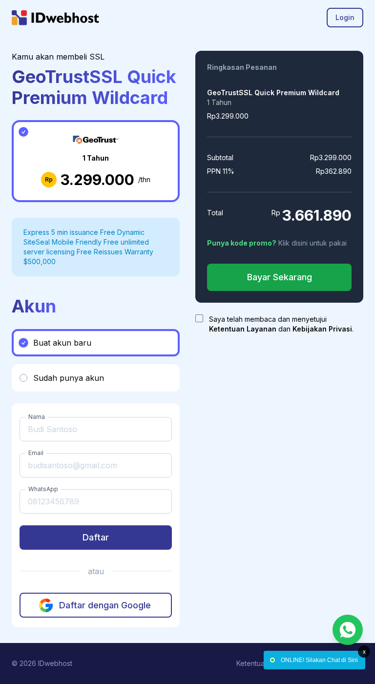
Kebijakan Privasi (322, 329)
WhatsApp (43, 489)
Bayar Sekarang (279, 277)
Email (35, 452)
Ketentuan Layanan (242, 329)
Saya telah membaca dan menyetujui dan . (281, 324)
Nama (36, 416)
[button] (96, 342)
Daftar (96, 537)
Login (344, 17)
